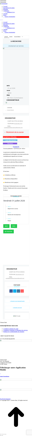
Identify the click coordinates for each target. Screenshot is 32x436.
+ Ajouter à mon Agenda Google (17, 301)
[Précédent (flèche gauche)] (0, 435)
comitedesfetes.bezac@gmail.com (13, 127)
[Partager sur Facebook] (11, 291)
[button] (16, 137)
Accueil (6, 36)
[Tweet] (14, 291)
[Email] (22, 291)
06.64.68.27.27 (18, 123)
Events (10, 36)
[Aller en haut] (16, 432)
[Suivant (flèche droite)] (2, 435)
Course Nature (17, 36)
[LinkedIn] (18, 291)
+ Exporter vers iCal (17, 307)
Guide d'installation (4, 376)
